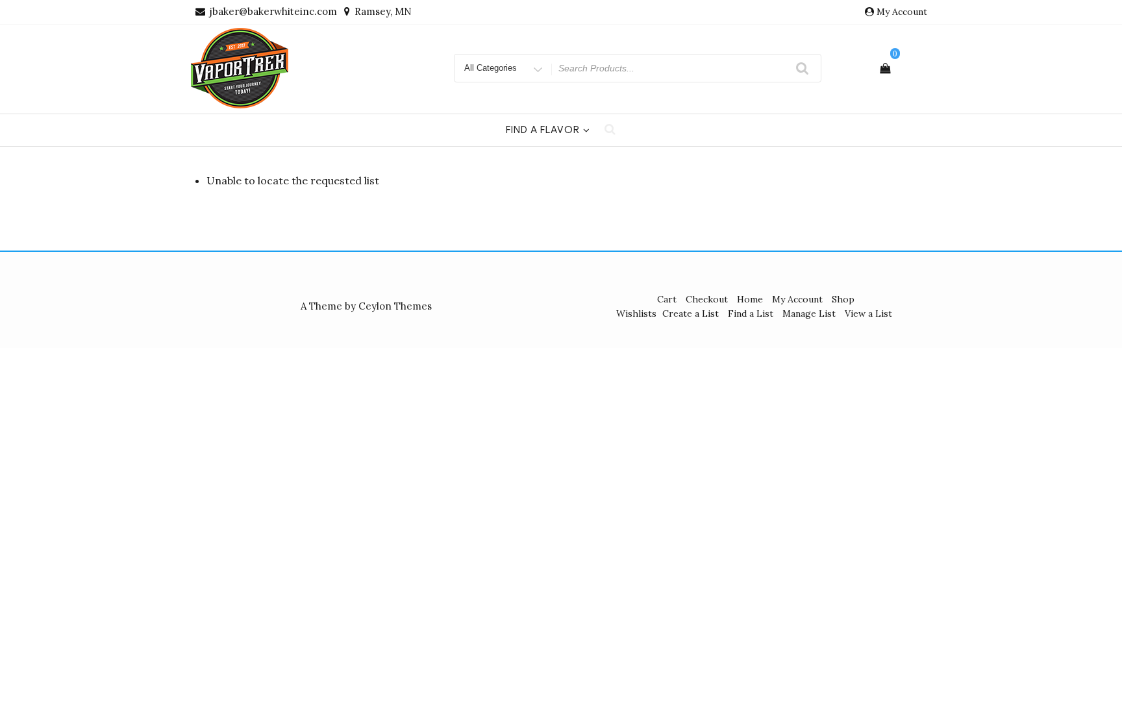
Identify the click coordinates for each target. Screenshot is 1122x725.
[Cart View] (885, 68)
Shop (843, 299)
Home (750, 299)
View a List (868, 313)
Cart (667, 299)
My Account (902, 12)
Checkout (707, 299)
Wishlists (636, 313)
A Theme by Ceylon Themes (366, 306)
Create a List (690, 313)
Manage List (809, 313)
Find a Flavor (543, 130)
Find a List (750, 313)
